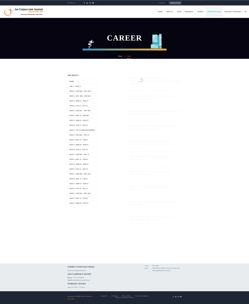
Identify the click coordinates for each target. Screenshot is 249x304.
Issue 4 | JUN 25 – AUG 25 (78, 188)
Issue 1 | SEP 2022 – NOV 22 (79, 135)
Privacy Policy (126, 296)
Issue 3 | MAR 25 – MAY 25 (78, 183)
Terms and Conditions (141, 296)
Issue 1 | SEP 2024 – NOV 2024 (80, 174)
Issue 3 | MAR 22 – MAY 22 (78, 120)
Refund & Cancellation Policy (124, 297)
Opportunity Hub (214, 11)
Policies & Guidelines (233, 11)
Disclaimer (115, 296)
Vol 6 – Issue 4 (75, 86)
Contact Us (162, 3)
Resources (189, 11)
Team (179, 11)
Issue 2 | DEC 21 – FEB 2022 (79, 115)
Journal (200, 11)
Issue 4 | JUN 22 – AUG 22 (78, 125)
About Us (169, 11)
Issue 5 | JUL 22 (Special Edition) (82, 130)
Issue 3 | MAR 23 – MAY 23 (78, 144)
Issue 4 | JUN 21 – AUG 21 (78, 106)
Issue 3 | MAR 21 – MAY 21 (78, 101)
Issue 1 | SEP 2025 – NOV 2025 (80, 193)
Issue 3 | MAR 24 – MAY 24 (78, 164)
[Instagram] (90, 3)
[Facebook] (84, 3)
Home (160, 11)
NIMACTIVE (81, 296)
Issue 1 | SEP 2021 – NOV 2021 (80, 110)
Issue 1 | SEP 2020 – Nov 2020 (80, 91)
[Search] (245, 11)
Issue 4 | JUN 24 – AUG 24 (78, 169)
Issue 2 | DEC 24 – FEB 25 (78, 179)
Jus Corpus (71, 299)
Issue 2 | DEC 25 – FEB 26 (78, 198)
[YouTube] (93, 3)
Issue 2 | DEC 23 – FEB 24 (78, 159)
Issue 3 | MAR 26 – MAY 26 (78, 203)
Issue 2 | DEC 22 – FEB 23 (78, 140)
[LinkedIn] (87, 3)
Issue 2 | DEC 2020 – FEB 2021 (80, 96)
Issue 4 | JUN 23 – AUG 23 (78, 149)
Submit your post (175, 3)
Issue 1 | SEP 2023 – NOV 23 (79, 154)
